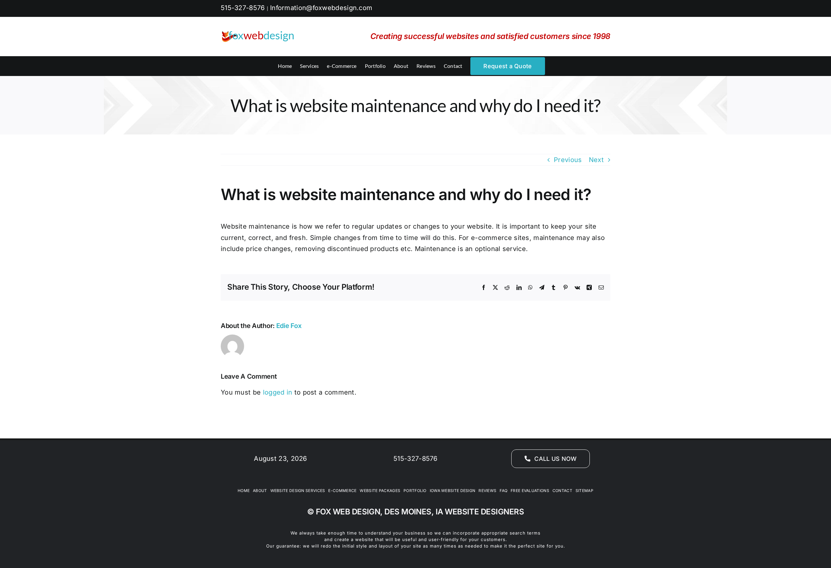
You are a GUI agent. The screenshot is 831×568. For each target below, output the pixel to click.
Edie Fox (289, 326)
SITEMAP (584, 490)
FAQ (503, 490)
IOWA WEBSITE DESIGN (453, 490)
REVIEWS (487, 490)
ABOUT (260, 490)
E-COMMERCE (342, 490)
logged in (277, 392)
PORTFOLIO (415, 490)
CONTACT (562, 490)
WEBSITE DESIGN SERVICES (297, 490)
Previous (568, 160)
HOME (244, 490)
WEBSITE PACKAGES (380, 490)
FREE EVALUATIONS (530, 490)
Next (596, 160)
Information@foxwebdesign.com (321, 8)
